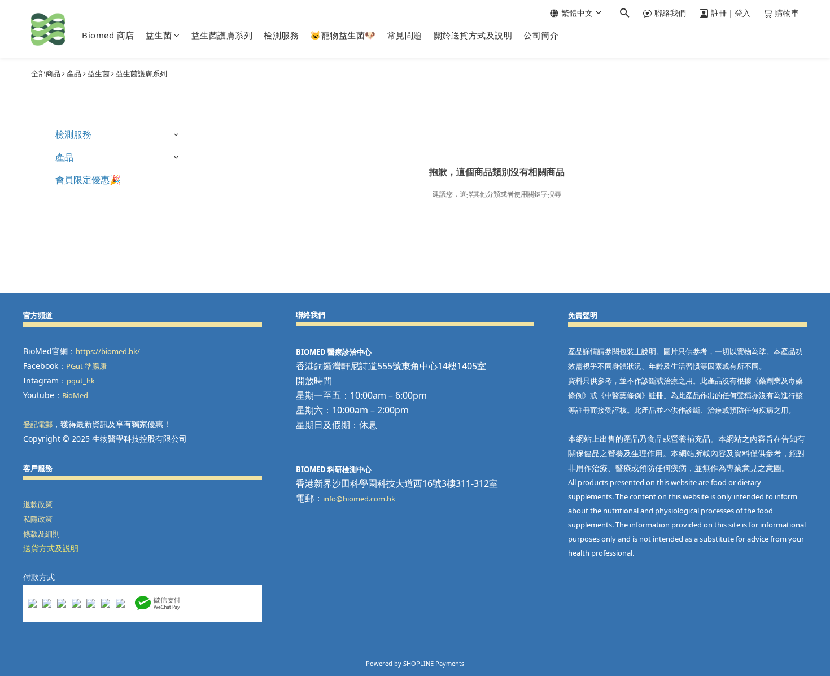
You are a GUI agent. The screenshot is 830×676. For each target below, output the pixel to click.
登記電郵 (38, 424)
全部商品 (45, 73)
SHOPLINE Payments (433, 663)
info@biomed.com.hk (359, 499)
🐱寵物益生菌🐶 (343, 35)
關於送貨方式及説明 (473, 35)
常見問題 (404, 35)
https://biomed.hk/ (108, 351)
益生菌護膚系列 (222, 35)
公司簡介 (540, 35)
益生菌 (159, 35)
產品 (74, 73)
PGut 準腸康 (86, 366)
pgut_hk (81, 381)
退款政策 (38, 504)
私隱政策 (38, 519)
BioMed (75, 395)
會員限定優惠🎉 (88, 179)
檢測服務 (281, 35)
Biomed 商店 (108, 35)
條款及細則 (41, 534)
